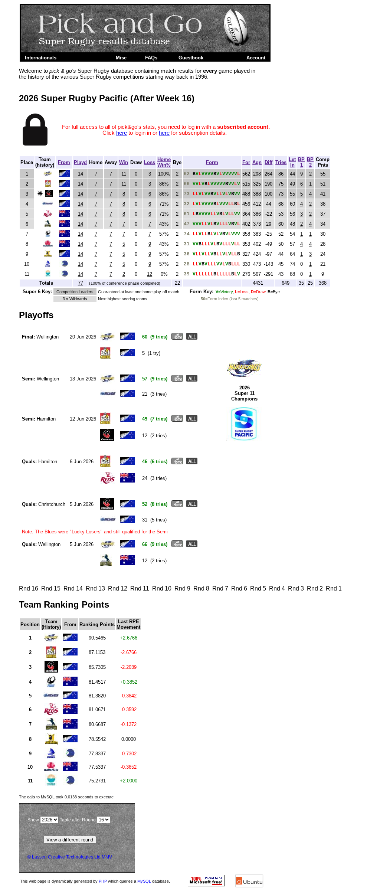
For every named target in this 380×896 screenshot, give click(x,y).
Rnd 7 (220, 588)
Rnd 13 (95, 588)
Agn (257, 162)
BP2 (310, 162)
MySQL (144, 881)
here (121, 133)
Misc (121, 58)
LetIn (292, 162)
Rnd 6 (239, 588)
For (246, 162)
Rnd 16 (28, 588)
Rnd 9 (182, 588)
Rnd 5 (258, 588)
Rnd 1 (334, 588)
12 (149, 274)
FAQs (151, 58)
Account (255, 58)
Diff (268, 162)
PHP (103, 881)
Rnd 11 (139, 588)
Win (123, 162)
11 (123, 174)
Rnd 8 (201, 588)
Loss (149, 162)
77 (80, 283)
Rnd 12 (117, 588)
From (64, 162)
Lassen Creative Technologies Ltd (66, 857)
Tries (280, 162)
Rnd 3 (296, 588)
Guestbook (190, 58)
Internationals (40, 58)
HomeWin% (164, 162)
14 (80, 174)
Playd (80, 162)
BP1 (301, 162)
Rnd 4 (277, 588)
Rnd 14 (73, 588)
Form (212, 162)
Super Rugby (85, 58)
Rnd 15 (50, 588)
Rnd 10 (161, 588)
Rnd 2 (315, 588)
